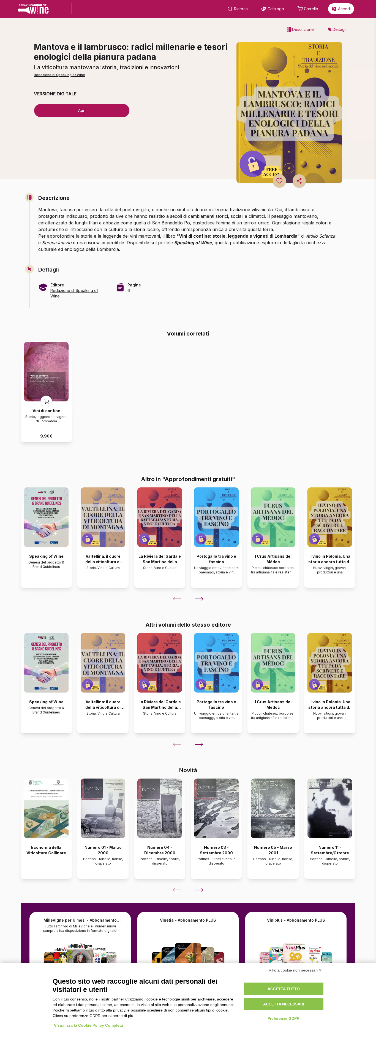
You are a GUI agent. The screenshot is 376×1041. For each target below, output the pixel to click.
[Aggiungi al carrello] (46, 401)
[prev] (177, 598)
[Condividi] (299, 180)
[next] (199, 598)
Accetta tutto (284, 989)
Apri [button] (82, 110)
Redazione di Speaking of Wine (59, 75)
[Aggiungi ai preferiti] (279, 180)
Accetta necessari (283, 1004)
